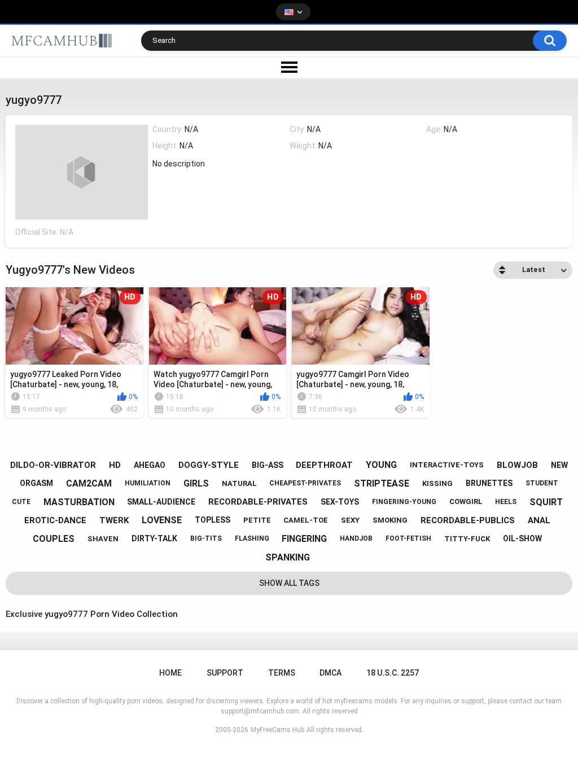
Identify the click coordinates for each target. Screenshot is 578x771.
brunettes (489, 483)
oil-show (522, 538)
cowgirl (466, 501)
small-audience (161, 501)
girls (196, 483)
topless (212, 519)
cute (21, 502)
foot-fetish (408, 538)
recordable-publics (468, 520)
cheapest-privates (305, 483)
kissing (437, 483)
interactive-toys (447, 465)
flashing (252, 538)
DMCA (330, 672)
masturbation (79, 502)
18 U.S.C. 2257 (392, 672)
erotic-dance (55, 520)
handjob (356, 538)
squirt (546, 502)
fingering (304, 538)
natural (239, 483)
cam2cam (89, 483)
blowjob (517, 465)
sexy (350, 520)
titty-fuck (467, 539)
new (559, 465)
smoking (390, 520)
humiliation (147, 483)
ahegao (149, 465)
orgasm (36, 483)
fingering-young (404, 502)
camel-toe (305, 520)
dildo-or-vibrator (53, 465)
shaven (103, 539)
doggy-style (208, 465)
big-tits (206, 538)
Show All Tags (289, 583)
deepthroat (324, 465)
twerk (114, 520)
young (381, 464)
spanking (287, 557)
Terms (281, 672)
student (542, 483)
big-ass (267, 465)
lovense (162, 520)
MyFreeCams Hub (277, 730)
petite (257, 520)
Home (170, 672)
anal (539, 520)
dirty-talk (154, 538)
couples (54, 538)
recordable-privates (258, 502)
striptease (381, 483)
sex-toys (340, 501)
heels (505, 502)
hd (115, 465)
